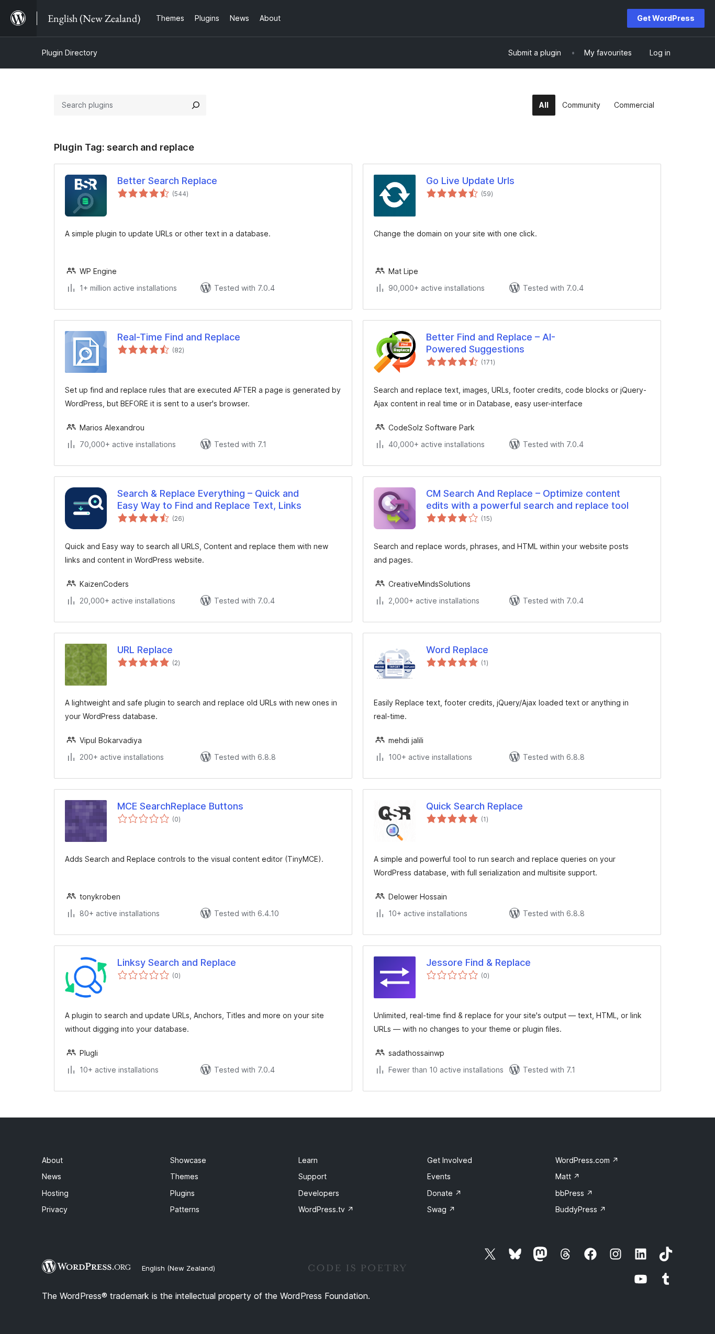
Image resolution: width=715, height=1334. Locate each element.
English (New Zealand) (178, 1268)
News (51, 1176)
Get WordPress (666, 18)
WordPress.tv (326, 1209)
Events (439, 1176)
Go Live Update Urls (470, 180)
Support (312, 1176)
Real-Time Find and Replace (178, 337)
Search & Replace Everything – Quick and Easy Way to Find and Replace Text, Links (209, 499)
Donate (444, 1193)
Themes (184, 1176)
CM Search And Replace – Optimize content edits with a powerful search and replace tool (527, 499)
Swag (441, 1209)
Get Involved (449, 1160)
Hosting (55, 1193)
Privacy (55, 1209)
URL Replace (145, 649)
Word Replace (457, 649)
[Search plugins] (195, 105)
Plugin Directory (69, 52)
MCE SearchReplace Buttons (180, 806)
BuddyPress (580, 1209)
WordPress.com (587, 1160)
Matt (567, 1176)
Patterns (184, 1209)
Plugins (182, 1193)
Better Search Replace (167, 180)
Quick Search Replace (474, 806)
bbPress (574, 1193)
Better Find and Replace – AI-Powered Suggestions (490, 343)
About (52, 1160)
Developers (318, 1193)
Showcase (188, 1160)
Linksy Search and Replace (176, 962)
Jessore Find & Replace (478, 962)
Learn (308, 1160)
